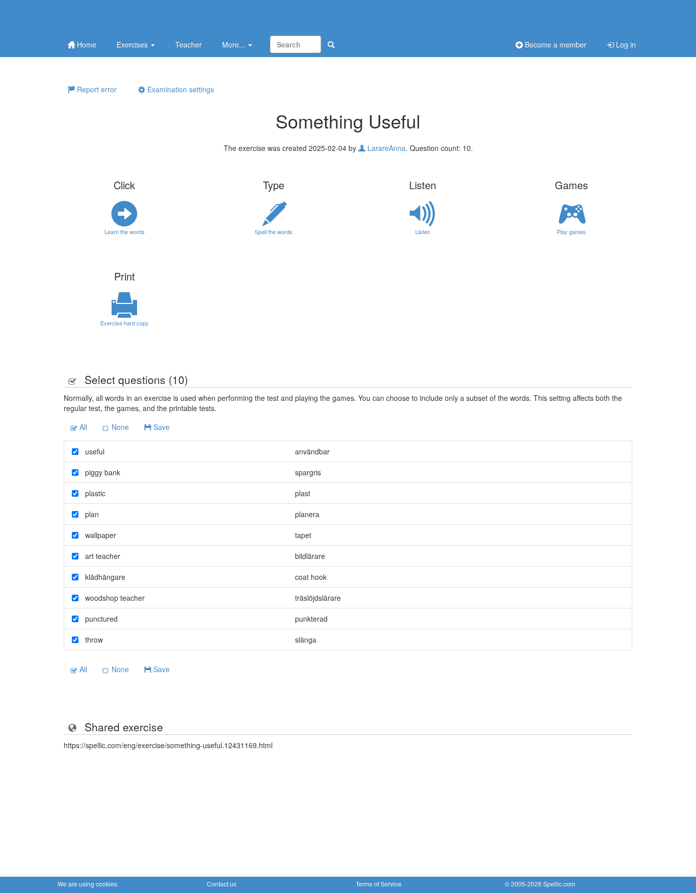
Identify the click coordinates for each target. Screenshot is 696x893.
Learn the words (124, 231)
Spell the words (273, 231)
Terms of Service (378, 883)
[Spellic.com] (111, 17)
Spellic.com (559, 883)
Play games (571, 231)
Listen (422, 231)
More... (234, 44)
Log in (625, 44)
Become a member (554, 44)
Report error (96, 89)
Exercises (133, 44)
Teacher (188, 44)
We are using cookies (87, 883)
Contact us (221, 883)
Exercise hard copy (124, 323)
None (119, 427)
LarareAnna (385, 148)
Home (85, 44)
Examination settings (179, 89)
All (82, 427)
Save (160, 427)
